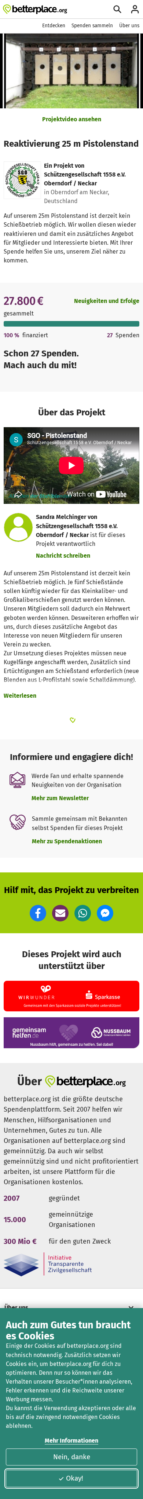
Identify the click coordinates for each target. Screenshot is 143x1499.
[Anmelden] (135, 9)
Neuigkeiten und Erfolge (106, 300)
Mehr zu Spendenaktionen (67, 841)
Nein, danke (71, 1457)
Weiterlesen (20, 695)
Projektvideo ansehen (71, 119)
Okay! (74, 1478)
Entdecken (53, 25)
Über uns (129, 25)
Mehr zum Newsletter (60, 798)
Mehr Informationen (71, 1440)
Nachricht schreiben (63, 555)
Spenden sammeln (92, 25)
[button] (38, 913)
